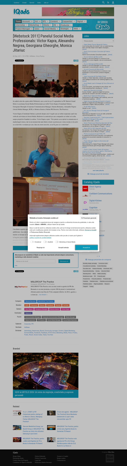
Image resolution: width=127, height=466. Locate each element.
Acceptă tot (86, 247)
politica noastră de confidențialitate (40, 238)
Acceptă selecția (63, 247)
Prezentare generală (89, 218)
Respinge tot (41, 247)
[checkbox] (35, 242)
